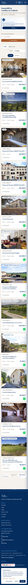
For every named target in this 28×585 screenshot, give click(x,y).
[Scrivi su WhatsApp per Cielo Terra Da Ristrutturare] (24, 432)
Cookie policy (5, 578)
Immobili (3, 505)
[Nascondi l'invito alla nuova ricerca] (25, 19)
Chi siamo (3, 514)
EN (21, 2)
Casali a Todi (11, 555)
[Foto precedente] (3, 68)
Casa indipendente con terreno (12, 322)
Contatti (3, 516)
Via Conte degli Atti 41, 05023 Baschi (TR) (9, 116)
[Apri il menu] (25, 2)
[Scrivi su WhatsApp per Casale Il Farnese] (24, 225)
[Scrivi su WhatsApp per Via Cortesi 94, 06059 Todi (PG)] (24, 88)
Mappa (17, 55)
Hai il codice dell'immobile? (7, 33)
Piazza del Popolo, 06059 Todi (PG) (13, 151)
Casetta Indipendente (9, 392)
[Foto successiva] (25, 68)
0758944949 (4, 536)
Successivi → (22, 475)
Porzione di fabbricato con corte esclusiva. (9, 357)
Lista (11, 55)
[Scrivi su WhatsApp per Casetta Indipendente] (24, 398)
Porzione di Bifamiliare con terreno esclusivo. (9, 287)
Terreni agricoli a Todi (20, 555)
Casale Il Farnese (7, 219)
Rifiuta (16, 581)
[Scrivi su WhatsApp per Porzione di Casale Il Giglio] (24, 259)
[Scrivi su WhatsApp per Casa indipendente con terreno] (24, 329)
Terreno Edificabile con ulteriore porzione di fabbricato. (12, 461)
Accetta (22, 581)
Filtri (5, 46)
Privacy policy (12, 578)
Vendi (2, 507)
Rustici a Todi (4, 555)
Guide (2, 509)
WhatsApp (4, 543)
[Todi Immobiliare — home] (4, 2)
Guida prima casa (5, 522)
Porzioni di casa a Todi (6, 553)
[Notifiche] (16, 2)
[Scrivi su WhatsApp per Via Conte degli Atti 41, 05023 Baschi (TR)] (24, 123)
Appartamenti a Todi (17, 553)
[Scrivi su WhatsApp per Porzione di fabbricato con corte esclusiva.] (24, 365)
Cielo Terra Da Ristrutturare (11, 426)
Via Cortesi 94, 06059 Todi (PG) (12, 81)
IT (19, 2)
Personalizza (9, 581)
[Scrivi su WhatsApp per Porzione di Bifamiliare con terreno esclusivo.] (24, 295)
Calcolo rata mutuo (6, 525)
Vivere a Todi (4, 512)
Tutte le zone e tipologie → (7, 557)
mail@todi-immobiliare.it (7, 540)
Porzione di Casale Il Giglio (10, 253)
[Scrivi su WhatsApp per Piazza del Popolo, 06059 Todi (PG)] (24, 157)
